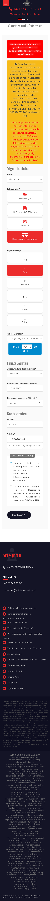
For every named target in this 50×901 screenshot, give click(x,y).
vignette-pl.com (34, 826)
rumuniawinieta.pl (35, 808)
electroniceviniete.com (16, 785)
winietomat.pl (33, 868)
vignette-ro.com (34, 829)
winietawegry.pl (18, 868)
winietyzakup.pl (16, 877)
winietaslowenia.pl (34, 863)
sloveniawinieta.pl (36, 810)
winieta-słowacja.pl (33, 842)
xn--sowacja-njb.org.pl (25, 879)
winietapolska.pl (34, 859)
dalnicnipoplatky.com (15, 776)
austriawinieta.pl (34, 760)
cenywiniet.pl (32, 769)
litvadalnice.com (30, 790)
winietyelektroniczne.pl (16, 872)
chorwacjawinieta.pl (16, 771)
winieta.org (14, 847)
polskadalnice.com (33, 806)
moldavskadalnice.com (15, 801)
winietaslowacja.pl (16, 863)
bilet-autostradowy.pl (25, 762)
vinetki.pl (34, 833)
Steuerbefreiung (14, 654)
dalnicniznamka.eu (35, 776)
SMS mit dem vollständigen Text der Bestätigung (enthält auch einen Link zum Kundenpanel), (26, 493)
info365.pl (16, 790)
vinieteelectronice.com (17, 838)
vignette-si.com (19, 831)
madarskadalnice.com (35, 799)
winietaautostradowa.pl (16, 849)
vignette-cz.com (16, 826)
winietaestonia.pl (17, 854)
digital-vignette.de (18, 778)
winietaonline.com (17, 859)
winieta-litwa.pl (15, 842)
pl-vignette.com (15, 806)
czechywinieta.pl (16, 773)
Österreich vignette (16, 665)
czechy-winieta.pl (35, 771)
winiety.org (16, 870)
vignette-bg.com (33, 824)
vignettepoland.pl (20, 833)
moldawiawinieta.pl (36, 801)
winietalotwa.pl (15, 856)
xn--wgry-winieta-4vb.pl (25, 884)
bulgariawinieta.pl (14, 767)
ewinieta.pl (36, 787)
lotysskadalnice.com (14, 799)
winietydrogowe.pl (31, 870)
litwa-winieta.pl (17, 792)
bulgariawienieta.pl (36, 764)
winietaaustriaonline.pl (31, 847)
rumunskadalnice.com (16, 810)
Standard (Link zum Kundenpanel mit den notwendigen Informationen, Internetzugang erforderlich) (26, 472)
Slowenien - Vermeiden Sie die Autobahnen (26, 660)
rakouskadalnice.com (16, 808)
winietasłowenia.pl (35, 865)
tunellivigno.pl (34, 822)
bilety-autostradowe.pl (15, 764)
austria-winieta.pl (16, 760)
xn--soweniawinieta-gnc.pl (25, 882)
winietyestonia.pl (36, 872)
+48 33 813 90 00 (26, 9)
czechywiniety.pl (33, 773)
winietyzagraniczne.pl (33, 875)
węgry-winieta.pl (33, 877)
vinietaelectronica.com (25, 836)
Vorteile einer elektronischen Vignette (24, 648)
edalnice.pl (38, 780)
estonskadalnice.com (19, 787)
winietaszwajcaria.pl (15, 865)
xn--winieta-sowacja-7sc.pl (25, 886)
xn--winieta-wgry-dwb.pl (25, 888)
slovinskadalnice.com (15, 815)
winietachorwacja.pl (16, 852)
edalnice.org (25, 780)
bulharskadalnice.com (34, 767)
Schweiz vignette (15, 671)
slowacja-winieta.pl (35, 815)
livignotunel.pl (16, 794)
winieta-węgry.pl (33, 845)
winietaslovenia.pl (34, 861)
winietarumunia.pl (16, 861)
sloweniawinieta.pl (34, 817)
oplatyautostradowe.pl (34, 803)
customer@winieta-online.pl (26, 14)
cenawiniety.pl (18, 769)
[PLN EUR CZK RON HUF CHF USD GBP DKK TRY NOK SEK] (27, 346)
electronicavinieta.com (25, 783)
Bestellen (18, 515)
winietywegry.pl (14, 875)
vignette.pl (33, 831)
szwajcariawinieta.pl (36, 819)
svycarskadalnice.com (15, 819)
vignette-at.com (16, 824)
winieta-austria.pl (16, 840)
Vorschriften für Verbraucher (19, 642)
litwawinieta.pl (33, 792)
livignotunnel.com (32, 794)
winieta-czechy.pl (33, 840)
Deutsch (26, 19)
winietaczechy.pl (35, 852)
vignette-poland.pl (16, 829)
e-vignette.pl (34, 778)
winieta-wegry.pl (16, 845)
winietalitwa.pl (34, 854)
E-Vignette (12, 683)
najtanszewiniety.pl (14, 803)
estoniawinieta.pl (36, 785)
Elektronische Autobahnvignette (22, 608)
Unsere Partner (14, 677)
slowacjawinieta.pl (16, 817)
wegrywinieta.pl (37, 838)
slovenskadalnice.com (25, 813)
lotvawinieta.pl (17, 796)
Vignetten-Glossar (15, 688)
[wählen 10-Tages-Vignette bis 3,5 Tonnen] (25, 338)
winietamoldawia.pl (32, 856)
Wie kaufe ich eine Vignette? (20, 628)
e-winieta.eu (12, 780)
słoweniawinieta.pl (17, 822)
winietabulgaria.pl (36, 849)
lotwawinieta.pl (32, 796)
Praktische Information (17, 622)
